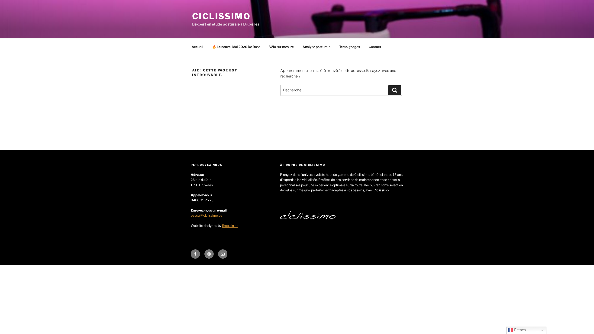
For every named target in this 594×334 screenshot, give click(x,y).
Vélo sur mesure (281, 47)
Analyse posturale (316, 47)
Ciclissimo (221, 16)
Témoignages (349, 47)
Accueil (197, 47)
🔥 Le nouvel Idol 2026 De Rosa (236, 47)
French (519, 330)
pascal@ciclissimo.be (206, 215)
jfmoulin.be (230, 226)
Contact (375, 47)
